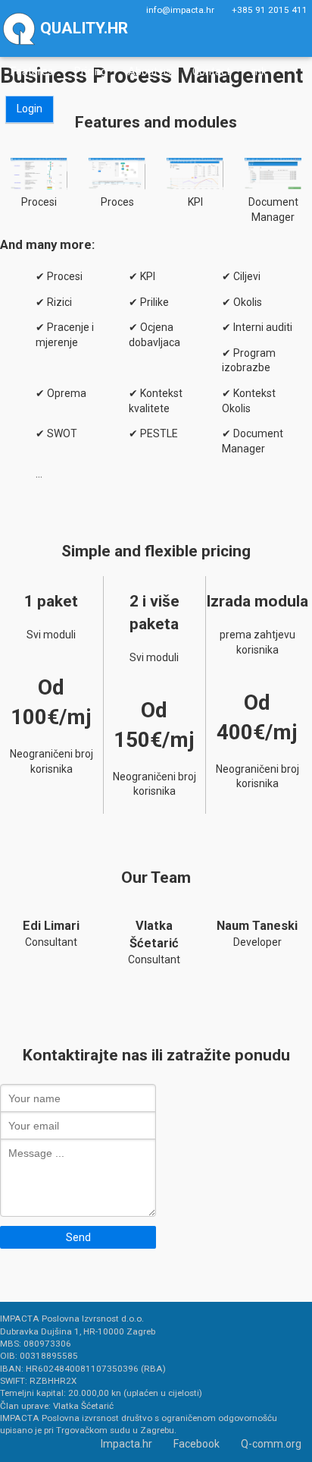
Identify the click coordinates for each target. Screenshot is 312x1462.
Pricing (90, 71)
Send (78, 1237)
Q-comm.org (271, 1444)
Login (29, 108)
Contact (211, 71)
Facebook (196, 1444)
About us (149, 71)
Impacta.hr (126, 1444)
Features (32, 71)
